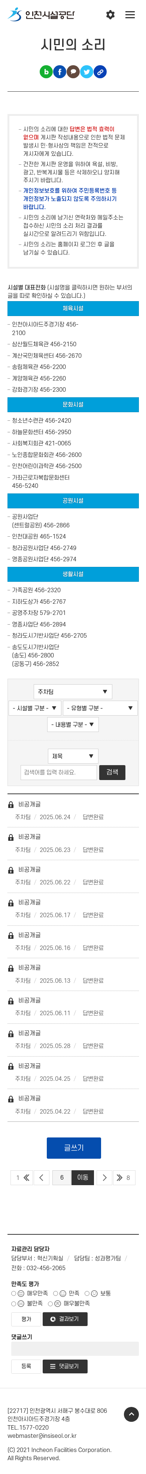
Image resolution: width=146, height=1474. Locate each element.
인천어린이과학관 (33, 466)
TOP (131, 1414)
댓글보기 (69, 1366)
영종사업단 (25, 624)
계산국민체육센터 (33, 356)
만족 (74, 1293)
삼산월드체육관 (30, 344)
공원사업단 (25, 517)
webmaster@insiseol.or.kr (42, 1436)
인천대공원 (25, 536)
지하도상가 (25, 602)
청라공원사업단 (30, 548)
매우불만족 (77, 1303)
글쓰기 (74, 1148)
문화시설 (73, 404)
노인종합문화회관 (33, 455)
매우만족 (37, 1293)
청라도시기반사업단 (35, 635)
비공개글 (24, 804)
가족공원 (22, 590)
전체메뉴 (130, 15)
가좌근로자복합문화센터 (41, 477)
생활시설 (73, 574)
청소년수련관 (27, 420)
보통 (105, 1293)
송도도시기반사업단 (35, 647)
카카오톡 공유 (73, 71)
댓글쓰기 (21, 1337)
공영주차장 (25, 613)
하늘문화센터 (27, 432)
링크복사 (100, 71)
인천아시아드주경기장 (38, 324)
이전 (41, 1177)
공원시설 (73, 501)
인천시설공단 (41, 14)
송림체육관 (25, 367)
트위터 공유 (86, 71)
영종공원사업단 (30, 559)
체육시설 (73, 308)
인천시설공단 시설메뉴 (110, 15)
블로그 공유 (46, 71)
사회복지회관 (27, 443)
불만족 (35, 1303)
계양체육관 (25, 378)
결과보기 (69, 1319)
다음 (104, 1177)
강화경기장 (25, 389)
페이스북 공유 (59, 71)
